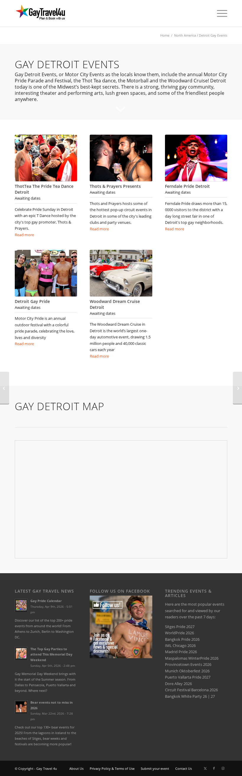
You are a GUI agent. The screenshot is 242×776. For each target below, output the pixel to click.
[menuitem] (219, 13)
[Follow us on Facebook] (121, 656)
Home (164, 35)
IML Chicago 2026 (180, 645)
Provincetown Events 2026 (188, 664)
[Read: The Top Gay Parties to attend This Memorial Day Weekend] (21, 653)
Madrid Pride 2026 (181, 651)
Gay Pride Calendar (46, 601)
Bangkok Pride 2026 (182, 639)
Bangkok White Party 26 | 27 (190, 696)
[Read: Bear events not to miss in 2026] (21, 706)
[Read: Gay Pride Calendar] (21, 605)
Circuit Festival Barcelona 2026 (191, 689)
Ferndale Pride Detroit (187, 186)
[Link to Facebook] (214, 768)
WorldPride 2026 (179, 632)
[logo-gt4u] (47, 13)
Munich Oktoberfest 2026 (187, 671)
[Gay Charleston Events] (237, 388)
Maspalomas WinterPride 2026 (191, 658)
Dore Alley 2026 (178, 683)
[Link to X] (205, 768)
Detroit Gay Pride (32, 301)
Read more (24, 234)
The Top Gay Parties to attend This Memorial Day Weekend (51, 654)
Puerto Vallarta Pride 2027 (187, 677)
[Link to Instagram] (222, 768)
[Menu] (219, 13)
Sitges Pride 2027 (179, 626)
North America (185, 35)
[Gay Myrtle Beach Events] (4, 388)
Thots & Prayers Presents (115, 186)
